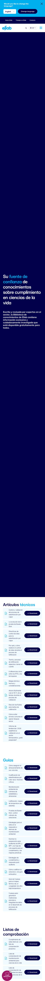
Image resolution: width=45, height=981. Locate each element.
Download (33, 613)
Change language (27, 11)
